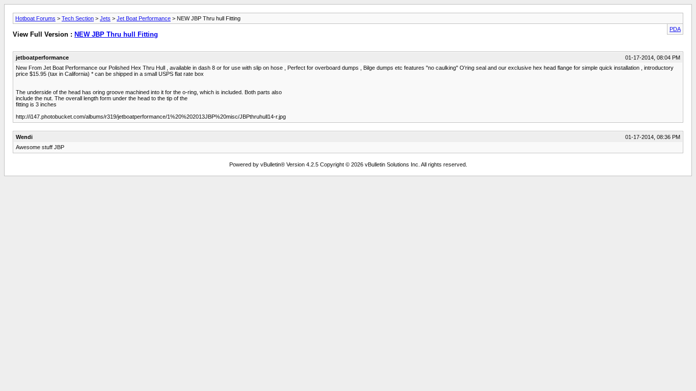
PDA (675, 29)
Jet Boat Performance (144, 18)
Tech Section (78, 18)
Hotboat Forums (35, 18)
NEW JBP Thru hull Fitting (116, 34)
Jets (105, 18)
